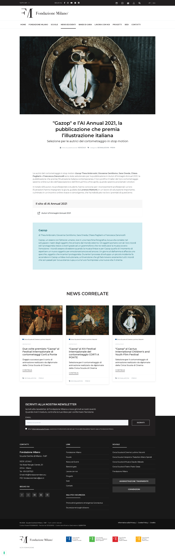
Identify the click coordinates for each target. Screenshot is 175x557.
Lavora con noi (102, 24)
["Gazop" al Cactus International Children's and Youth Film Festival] (133, 320)
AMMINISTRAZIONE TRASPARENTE (133, 481)
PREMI (41, 378)
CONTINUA (27, 370)
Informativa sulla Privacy (40, 429)
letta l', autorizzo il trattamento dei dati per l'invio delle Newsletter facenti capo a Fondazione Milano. (70, 429)
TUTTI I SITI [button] (23, 3)
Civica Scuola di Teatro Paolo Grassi (126, 467)
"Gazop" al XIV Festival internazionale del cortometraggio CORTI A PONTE (84, 353)
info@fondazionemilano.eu (35, 475)
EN (154, 3)
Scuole (54, 24)
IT (149, 3)
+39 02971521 (28, 471)
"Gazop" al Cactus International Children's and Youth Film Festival (132, 351)
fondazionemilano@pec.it (34, 478)
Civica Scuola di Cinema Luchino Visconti (128, 452)
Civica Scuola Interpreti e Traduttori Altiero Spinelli (132, 457)
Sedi (127, 24)
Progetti (117, 24)
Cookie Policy (143, 522)
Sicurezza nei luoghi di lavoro (77, 508)
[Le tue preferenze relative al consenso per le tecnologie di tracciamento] (4, 553)
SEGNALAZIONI (30, 378)
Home (23, 24)
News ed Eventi (68, 24)
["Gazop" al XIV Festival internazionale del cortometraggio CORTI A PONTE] (87, 320)
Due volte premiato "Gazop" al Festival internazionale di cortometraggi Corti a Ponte (40, 351)
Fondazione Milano (38, 24)
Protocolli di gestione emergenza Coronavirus (84, 503)
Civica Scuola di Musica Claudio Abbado (128, 462)
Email (28, 417)
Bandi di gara (85, 24)
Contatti (136, 24)
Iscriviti (141, 423)
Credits (152, 522)
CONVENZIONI (134, 489)
